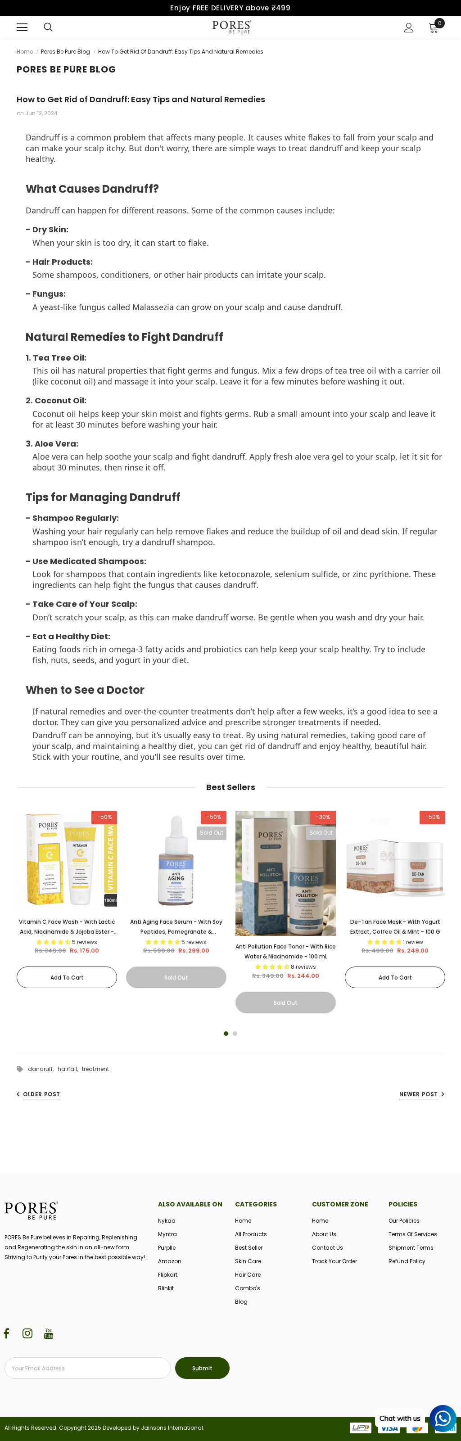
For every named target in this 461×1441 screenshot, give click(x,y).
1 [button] (226, 1033)
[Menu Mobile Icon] (22, 27)
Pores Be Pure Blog (65, 51)
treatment (95, 1069)
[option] (67, 900)
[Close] (187, 1375)
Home (25, 51)
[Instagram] (27, 1334)
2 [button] (235, 1033)
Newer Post (418, 1094)
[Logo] (231, 27)
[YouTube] (49, 1334)
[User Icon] (409, 27)
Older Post (41, 1094)
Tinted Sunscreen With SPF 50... (94, 1388)
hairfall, (70, 1069)
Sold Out (176, 977)
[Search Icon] (48, 27)
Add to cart (67, 977)
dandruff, (43, 1069)
